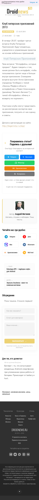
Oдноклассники (19, 168)
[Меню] (3, 2)
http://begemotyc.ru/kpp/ (13, 126)
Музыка (20, 422)
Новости (8, 416)
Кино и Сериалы (20, 416)
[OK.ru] (23, 454)
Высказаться (19, 341)
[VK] (28, 454)
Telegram (32, 2)
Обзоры (8, 419)
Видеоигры (20, 419)
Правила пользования (19, 440)
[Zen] (15, 454)
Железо (8, 422)
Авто (32, 416)
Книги (20, 425)
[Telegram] (10, 454)
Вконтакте (28, 157)
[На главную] (19, 10)
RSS (19, 443)
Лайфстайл (32, 419)
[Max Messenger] (19, 454)
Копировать (21, 174)
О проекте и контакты (19, 437)
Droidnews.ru (20, 430)
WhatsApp (21, 163)
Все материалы (8, 31)
